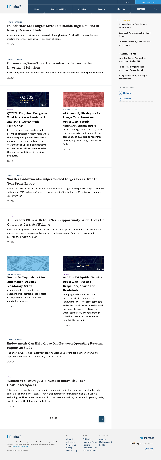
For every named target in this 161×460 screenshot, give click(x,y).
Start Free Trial (148, 2)
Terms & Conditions (13, 450)
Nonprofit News (90, 442)
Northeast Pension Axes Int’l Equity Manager (135, 34)
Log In (102, 444)
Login (126, 2)
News (36, 9)
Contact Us (71, 444)
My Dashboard (105, 442)
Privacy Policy (23, 450)
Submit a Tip (71, 450)
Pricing (69, 447)
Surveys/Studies (15, 22)
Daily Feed (141, 9)
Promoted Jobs (90, 447)
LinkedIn (127, 93)
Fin (67, 435)
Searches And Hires (58, 9)
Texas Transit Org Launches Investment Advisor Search (131, 68)
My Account (104, 435)
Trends (10, 110)
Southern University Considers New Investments (135, 43)
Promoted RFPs (90, 450)
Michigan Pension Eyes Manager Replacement (133, 26)
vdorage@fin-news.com (20, 446)
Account (102, 439)
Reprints (101, 9)
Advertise (82, 9)
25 (56, 418)
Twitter (127, 98)
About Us (121, 9)
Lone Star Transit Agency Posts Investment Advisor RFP (133, 60)
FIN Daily (87, 439)
